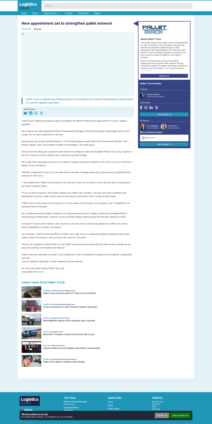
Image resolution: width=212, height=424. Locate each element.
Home (23, 13)
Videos (97, 13)
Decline (160, 415)
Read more (164, 76)
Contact (68, 13)
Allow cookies (178, 415)
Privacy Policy (113, 408)
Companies (83, 13)
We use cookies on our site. (35, 414)
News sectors (50, 13)
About (35, 13)
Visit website (163, 114)
